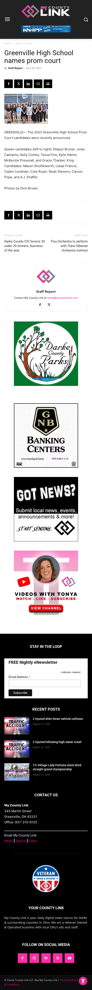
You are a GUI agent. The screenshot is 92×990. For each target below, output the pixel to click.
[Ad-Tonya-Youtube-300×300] (46, 614)
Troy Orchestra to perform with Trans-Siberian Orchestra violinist (69, 245)
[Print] (48, 83)
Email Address (19, 677)
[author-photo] (46, 285)
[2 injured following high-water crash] (16, 749)
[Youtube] (69, 958)
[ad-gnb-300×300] (46, 467)
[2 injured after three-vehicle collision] (16, 725)
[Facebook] (8, 83)
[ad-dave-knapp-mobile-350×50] (46, 36)
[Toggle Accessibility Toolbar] (83, 981)
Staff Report (15, 68)
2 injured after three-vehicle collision (58, 718)
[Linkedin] (28, 83)
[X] (18, 83)
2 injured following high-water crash (57, 742)
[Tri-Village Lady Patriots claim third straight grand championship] (16, 772)
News (8, 841)
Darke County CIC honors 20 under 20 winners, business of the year (24, 245)
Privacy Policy (68, 980)
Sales (33, 841)
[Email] (38, 83)
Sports (21, 841)
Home (8, 43)
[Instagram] (34, 958)
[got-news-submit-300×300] (46, 540)
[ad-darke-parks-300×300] (46, 385)
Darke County (24, 43)
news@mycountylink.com (62, 297)
